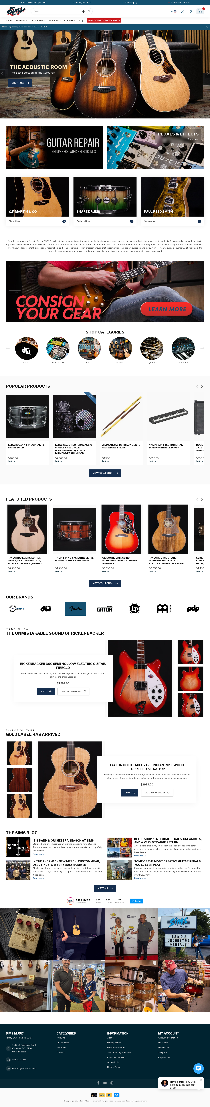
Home (9, 20)
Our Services (37, 20)
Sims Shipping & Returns (119, 1052)
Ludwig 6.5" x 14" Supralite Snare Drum (26, 446)
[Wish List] (190, 11)
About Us (54, 20)
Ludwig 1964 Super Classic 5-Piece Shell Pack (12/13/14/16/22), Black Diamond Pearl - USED (73, 449)
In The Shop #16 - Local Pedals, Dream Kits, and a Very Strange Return (168, 840)
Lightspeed (108, 1100)
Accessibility (113, 1062)
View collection (103, 473)
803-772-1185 (19, 1059)
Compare (162, 1052)
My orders (163, 1042)
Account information (168, 1037)
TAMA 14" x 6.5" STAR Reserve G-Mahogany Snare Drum (74, 559)
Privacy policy (114, 1042)
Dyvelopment (141, 1100)
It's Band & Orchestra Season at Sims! (64, 840)
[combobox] (62, 11)
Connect (68, 20)
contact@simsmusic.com (24, 1068)
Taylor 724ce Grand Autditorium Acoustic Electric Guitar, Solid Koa (166, 560)
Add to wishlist (71, 691)
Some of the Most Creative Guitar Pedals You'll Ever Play (167, 863)
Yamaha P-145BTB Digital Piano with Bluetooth (166, 446)
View (44, 691)
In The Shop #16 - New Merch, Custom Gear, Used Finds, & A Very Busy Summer (66, 863)
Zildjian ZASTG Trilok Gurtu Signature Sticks (121, 446)
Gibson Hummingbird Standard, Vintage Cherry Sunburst (119, 560)
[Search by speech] (83, 11)
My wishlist (163, 1047)
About (110, 1037)
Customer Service (116, 1057)
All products (164, 1057)
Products (20, 20)
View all (103, 888)
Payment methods (116, 1047)
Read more (38, 854)
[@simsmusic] (70, 901)
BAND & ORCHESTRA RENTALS (104, 20)
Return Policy (113, 1067)
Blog (81, 20)
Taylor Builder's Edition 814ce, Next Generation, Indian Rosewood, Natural (26, 560)
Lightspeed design (123, 1100)
